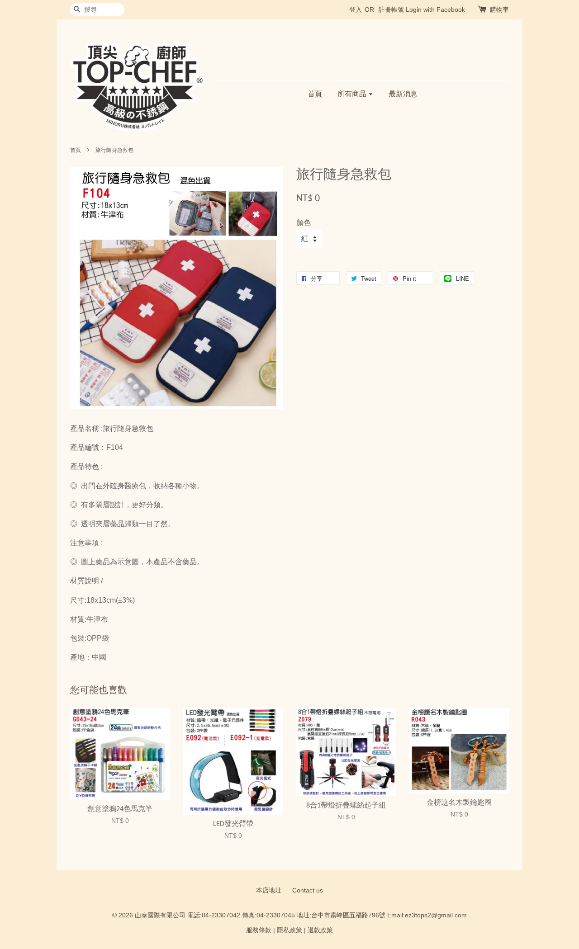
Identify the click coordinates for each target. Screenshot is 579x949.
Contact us (307, 890)
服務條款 (258, 930)
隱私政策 (289, 930)
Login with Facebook (435, 9)
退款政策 (320, 930)
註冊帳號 (391, 9)
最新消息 (403, 94)
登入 (355, 9)
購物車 (499, 9)
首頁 (315, 94)
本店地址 (268, 890)
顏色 (303, 223)
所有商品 (352, 94)
